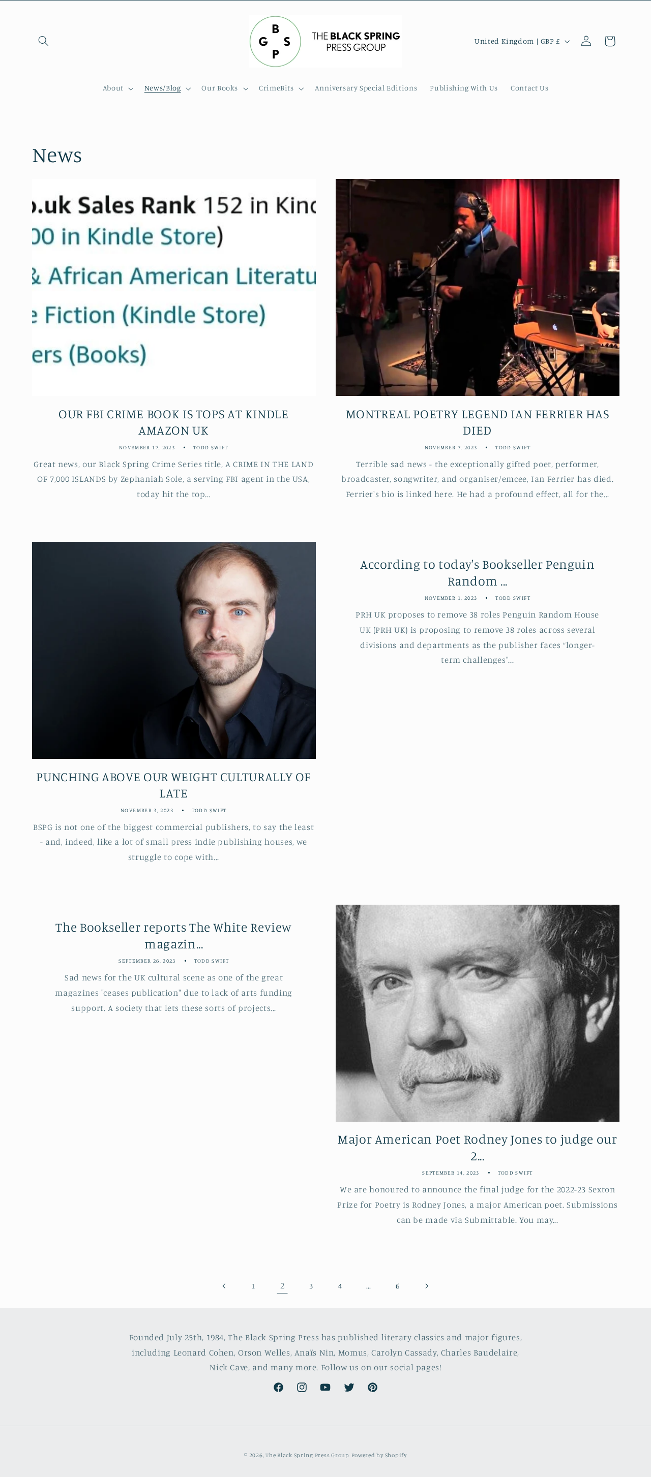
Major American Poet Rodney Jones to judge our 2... (477, 1147)
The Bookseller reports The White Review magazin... (173, 935)
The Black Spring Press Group (307, 1455)
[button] (43, 41)
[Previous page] (224, 1286)
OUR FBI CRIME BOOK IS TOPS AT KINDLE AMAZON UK (173, 422)
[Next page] (426, 1286)
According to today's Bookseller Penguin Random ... (477, 573)
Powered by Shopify (379, 1455)
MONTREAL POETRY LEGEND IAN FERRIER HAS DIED (477, 422)
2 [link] (282, 1285)
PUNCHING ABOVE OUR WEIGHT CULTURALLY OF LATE (173, 784)
